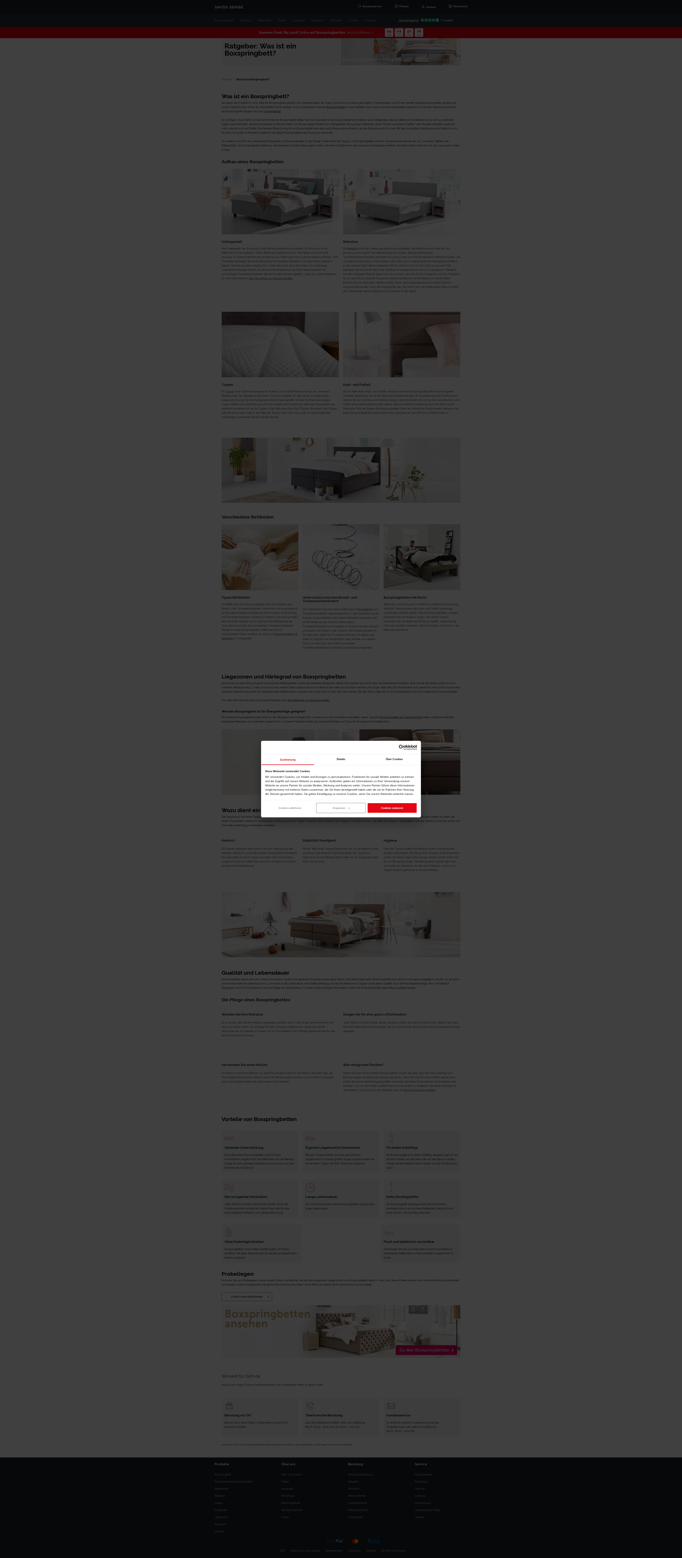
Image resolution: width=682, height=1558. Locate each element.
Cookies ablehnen (290, 807)
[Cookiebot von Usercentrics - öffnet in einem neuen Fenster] (401, 747)
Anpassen (339, 807)
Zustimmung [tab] (288, 759)
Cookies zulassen (392, 807)
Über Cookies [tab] (394, 758)
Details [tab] (341, 758)
